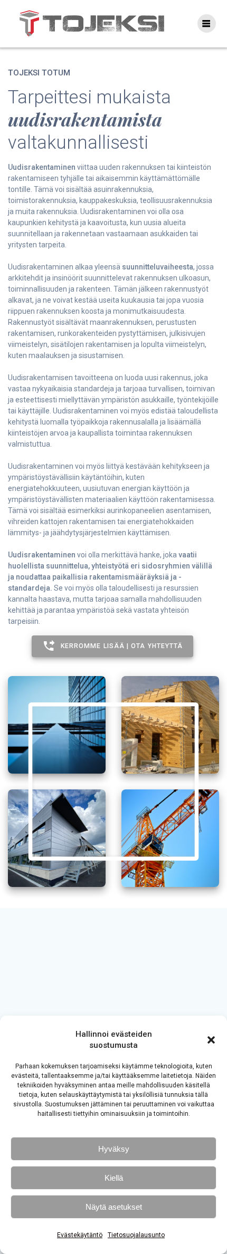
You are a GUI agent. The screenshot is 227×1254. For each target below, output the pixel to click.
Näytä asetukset (114, 1206)
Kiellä (114, 1177)
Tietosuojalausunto (136, 1235)
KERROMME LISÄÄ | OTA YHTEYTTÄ (122, 646)
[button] (211, 1040)
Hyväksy (113, 1148)
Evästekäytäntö (79, 1235)
